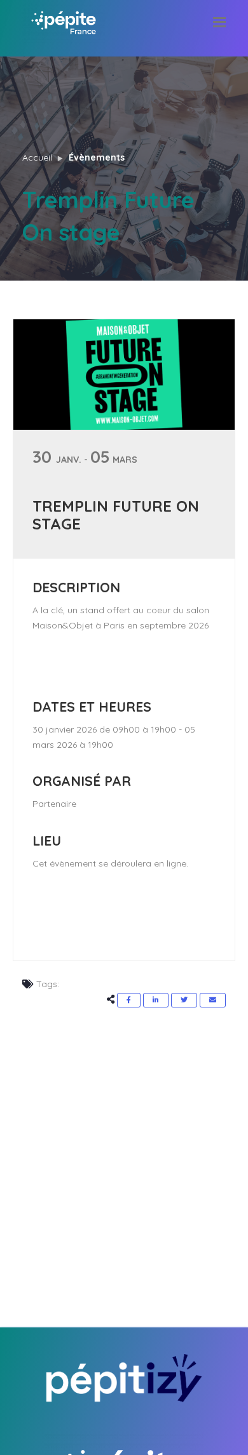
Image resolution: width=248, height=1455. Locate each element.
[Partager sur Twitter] (184, 1000)
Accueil (37, 157)
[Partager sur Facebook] (129, 1000)
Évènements (97, 157)
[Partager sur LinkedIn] (156, 1000)
